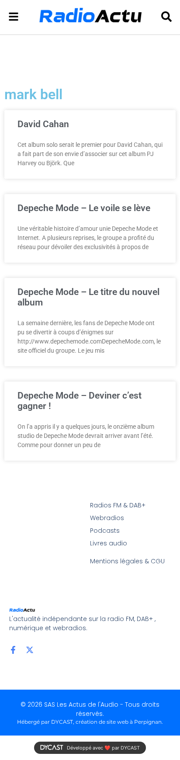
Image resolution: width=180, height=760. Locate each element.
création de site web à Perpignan (119, 721)
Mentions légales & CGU (127, 561)
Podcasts (105, 530)
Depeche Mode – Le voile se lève (83, 208)
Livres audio (108, 543)
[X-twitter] (30, 650)
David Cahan (43, 124)
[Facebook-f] (13, 650)
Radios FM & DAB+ (117, 505)
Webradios (107, 518)
